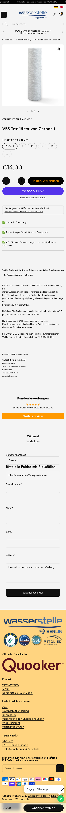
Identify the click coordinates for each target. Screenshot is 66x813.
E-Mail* (9, 531)
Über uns (7, 741)
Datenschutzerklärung (15, 711)
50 (7, 153)
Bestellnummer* (14, 484)
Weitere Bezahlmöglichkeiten (33, 197)
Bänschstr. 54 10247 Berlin (17, 692)
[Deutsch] (56, 7)
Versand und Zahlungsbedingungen (23, 718)
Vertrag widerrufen (13, 726)
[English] (61, 7)
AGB (5, 707)
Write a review (33, 416)
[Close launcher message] (61, 788)
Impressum (9, 715)
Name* (9, 508)
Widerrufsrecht (11, 722)
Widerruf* (10, 555)
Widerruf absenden (33, 592)
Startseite (7, 40)
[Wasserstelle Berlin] (33, 14)
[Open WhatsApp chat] (60, 798)
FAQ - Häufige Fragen (15, 745)
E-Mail (6, 688)
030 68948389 (10, 684)
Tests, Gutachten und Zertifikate (20, 749)
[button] (38, 111)
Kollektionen (22, 40)
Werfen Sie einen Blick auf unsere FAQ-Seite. (24, 211)
